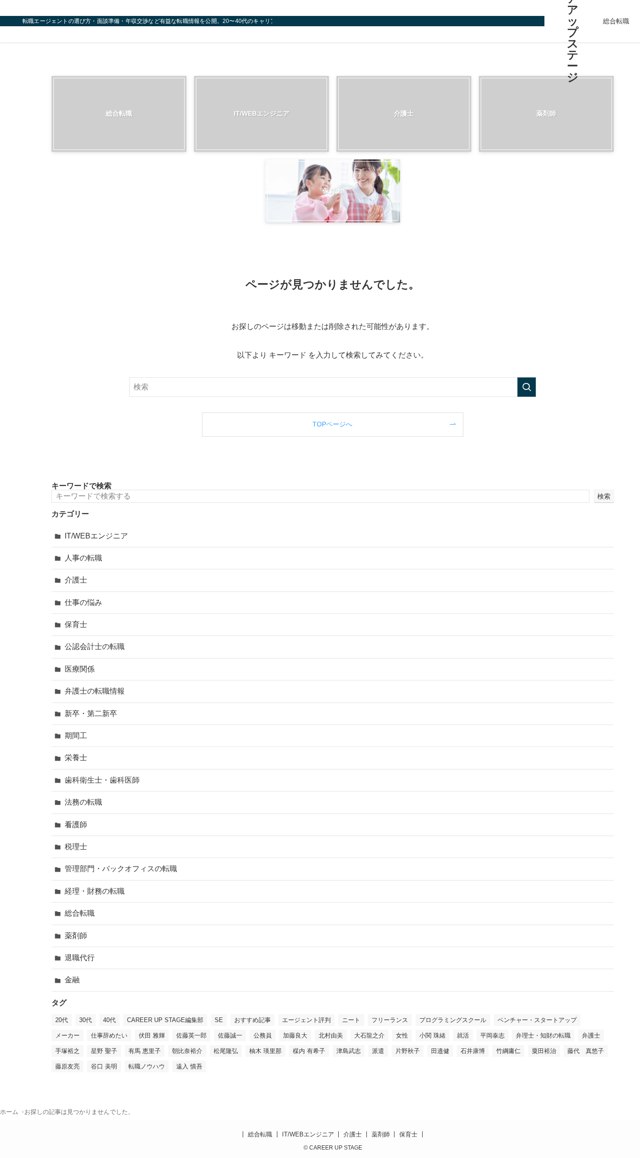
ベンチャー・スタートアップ (537, 1020)
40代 (109, 1020)
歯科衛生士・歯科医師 (102, 780)
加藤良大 (295, 1035)
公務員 (262, 1035)
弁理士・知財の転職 (543, 1035)
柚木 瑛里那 (265, 1050)
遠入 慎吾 (189, 1066)
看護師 (76, 825)
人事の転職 (83, 558)
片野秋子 (407, 1050)
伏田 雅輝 (152, 1035)
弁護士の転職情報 (95, 691)
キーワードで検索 (82, 486)
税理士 (76, 847)
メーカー (67, 1035)
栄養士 (76, 758)
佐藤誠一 (230, 1035)
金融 (72, 980)
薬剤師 (76, 936)
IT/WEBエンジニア (96, 536)
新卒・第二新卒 (91, 713)
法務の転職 (83, 802)
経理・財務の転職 (95, 891)
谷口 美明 (104, 1066)
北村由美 (331, 1035)
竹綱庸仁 (508, 1050)
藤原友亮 (67, 1066)
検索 (603, 496)
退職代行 (80, 958)
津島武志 (348, 1050)
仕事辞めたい (109, 1035)
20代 (61, 1020)
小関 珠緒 (432, 1035)
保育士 (76, 624)
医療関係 (80, 669)
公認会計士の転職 (95, 646)
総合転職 (80, 913)
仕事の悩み (83, 602)
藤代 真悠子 (585, 1050)
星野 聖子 (104, 1050)
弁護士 (591, 1035)
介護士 (76, 580)
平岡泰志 (492, 1035)
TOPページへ (332, 424)
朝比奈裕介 (187, 1050)
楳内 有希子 (309, 1050)
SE (219, 1020)
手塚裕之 (67, 1050)
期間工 (76, 736)
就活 (463, 1035)
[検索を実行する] (526, 387)
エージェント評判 (306, 1020)
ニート (351, 1020)
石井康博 (473, 1050)
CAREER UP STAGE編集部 (165, 1020)
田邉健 (440, 1050)
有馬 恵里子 (144, 1050)
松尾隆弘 (226, 1050)
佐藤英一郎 (191, 1035)
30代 (85, 1020)
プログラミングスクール (452, 1020)
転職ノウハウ (146, 1066)
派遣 (378, 1050)
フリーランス (390, 1020)
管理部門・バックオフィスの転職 (121, 869)
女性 (402, 1035)
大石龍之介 (369, 1035)
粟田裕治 (544, 1050)
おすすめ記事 (252, 1020)
